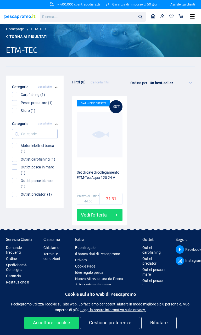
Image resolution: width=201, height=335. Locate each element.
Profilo (162, 16)
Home (153, 16)
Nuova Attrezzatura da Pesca (99, 279)
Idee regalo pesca (89, 272)
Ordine (11, 259)
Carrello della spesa (181, 16)
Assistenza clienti (182, 4)
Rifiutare (159, 322)
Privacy (81, 260)
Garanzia (13, 276)
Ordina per (138, 83)
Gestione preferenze (110, 322)
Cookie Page (85, 266)
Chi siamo (51, 248)
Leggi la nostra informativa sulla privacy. (113, 310)
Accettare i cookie (51, 322)
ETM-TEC (38, 29)
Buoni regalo (85, 248)
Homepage (15, 29)
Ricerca (140, 16)
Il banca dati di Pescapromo (97, 254)
